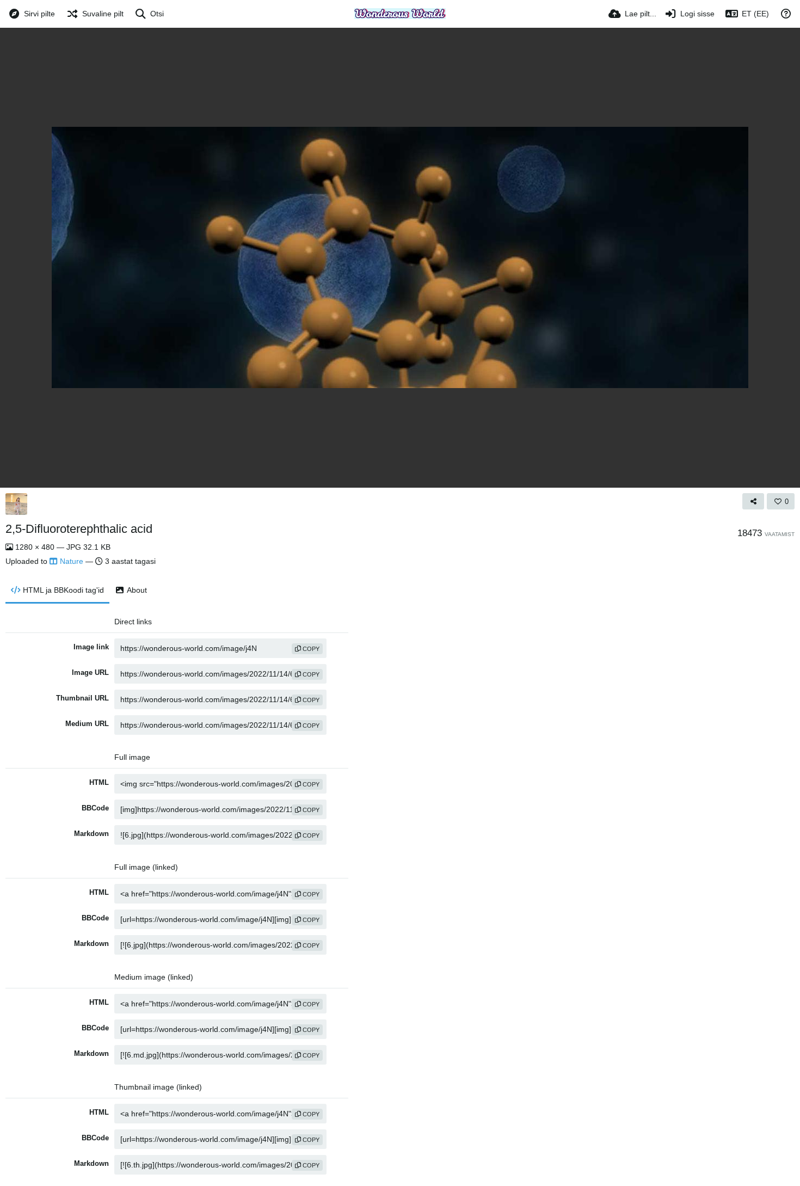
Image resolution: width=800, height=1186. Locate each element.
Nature (71, 561)
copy (310, 649)
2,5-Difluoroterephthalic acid (78, 529)
